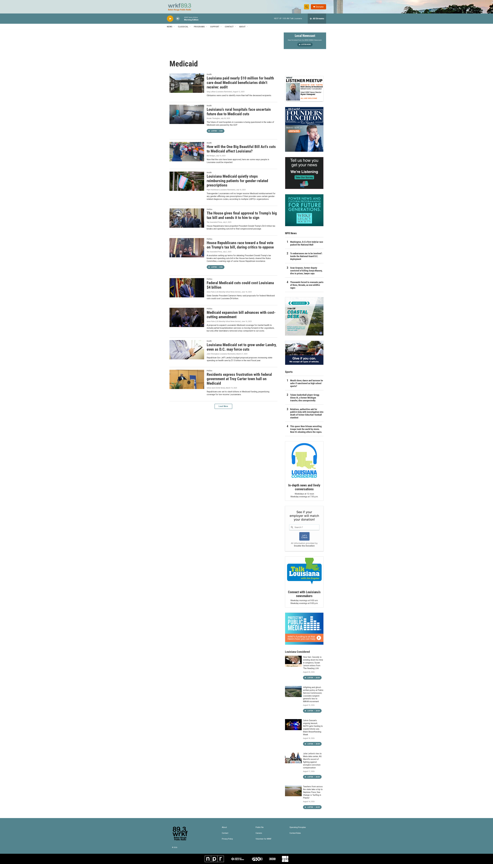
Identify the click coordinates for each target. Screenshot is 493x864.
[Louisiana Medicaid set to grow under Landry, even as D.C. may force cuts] (186, 349)
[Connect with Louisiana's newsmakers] (304, 571)
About (242, 27)
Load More (223, 406)
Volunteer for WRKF (263, 839)
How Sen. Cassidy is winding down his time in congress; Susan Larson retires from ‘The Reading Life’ (313, 663)
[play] (170, 18)
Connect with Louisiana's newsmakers (304, 594)
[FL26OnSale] (304, 129)
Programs (199, 27)
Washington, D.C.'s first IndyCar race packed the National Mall (306, 243)
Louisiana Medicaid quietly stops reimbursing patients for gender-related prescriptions (237, 181)
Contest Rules (295, 833)
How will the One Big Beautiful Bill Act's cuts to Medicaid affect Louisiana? (241, 148)
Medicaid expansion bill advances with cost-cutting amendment (241, 314)
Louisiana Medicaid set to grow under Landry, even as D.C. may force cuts (242, 347)
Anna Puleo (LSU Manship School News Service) (224, 292)
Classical (183, 27)
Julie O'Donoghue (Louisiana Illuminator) (221, 354)
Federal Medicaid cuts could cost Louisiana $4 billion (240, 285)
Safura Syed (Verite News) (216, 388)
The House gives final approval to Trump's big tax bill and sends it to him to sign (242, 215)
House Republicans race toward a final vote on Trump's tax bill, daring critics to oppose (240, 245)
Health (209, 74)
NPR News (291, 233)
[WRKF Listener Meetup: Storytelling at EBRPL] (304, 89)
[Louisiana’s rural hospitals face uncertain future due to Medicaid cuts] (186, 114)
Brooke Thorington (213, 118)
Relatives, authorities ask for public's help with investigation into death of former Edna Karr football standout (306, 413)
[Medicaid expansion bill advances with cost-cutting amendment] (186, 317)
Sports (289, 371)
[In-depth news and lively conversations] (304, 460)
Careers (259, 833)
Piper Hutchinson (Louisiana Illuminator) (221, 190)
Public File (260, 827)
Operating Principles (298, 827)
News (169, 27)
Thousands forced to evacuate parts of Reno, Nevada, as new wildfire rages (306, 285)
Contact (229, 27)
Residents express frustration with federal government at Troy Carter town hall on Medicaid (239, 379)
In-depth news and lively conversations (304, 487)
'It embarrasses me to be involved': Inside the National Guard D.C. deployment (306, 256)
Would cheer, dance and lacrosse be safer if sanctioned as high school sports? (306, 383)
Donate (320, 6)
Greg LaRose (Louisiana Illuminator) (219, 92)
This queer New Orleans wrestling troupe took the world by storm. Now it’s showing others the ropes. (306, 429)
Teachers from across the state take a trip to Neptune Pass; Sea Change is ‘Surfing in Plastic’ (313, 792)
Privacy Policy (227, 839)
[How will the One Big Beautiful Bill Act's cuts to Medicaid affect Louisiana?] (186, 151)
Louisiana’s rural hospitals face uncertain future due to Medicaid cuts (239, 111)
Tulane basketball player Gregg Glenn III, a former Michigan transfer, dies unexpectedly (304, 397)
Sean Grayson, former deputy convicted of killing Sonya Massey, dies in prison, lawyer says (306, 270)
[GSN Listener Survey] (304, 173)
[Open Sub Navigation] (174, 27)
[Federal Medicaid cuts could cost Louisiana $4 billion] (186, 287)
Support (214, 27)
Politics (209, 209)
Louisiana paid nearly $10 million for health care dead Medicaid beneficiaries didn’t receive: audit (240, 82)
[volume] (178, 19)
